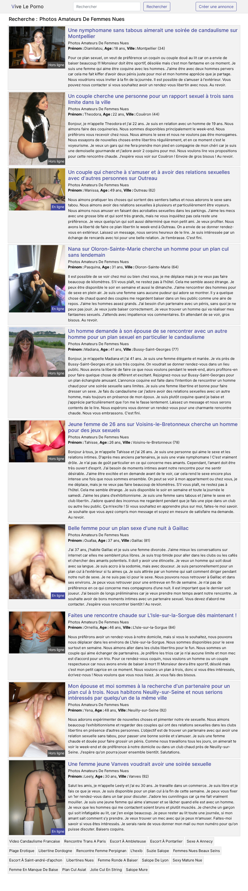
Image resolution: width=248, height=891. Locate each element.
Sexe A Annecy (200, 841)
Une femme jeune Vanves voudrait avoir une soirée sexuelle (139, 764)
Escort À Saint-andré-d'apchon (35, 860)
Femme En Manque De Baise (33, 869)
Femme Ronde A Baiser (118, 860)
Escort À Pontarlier (166, 841)
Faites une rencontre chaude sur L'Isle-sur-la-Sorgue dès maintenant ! (152, 615)
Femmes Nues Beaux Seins (196, 850)
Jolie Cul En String (106, 869)
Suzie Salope (158, 850)
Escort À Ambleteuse (128, 841)
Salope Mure (137, 869)
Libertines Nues (80, 860)
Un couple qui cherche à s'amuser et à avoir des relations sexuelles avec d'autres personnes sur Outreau (149, 175)
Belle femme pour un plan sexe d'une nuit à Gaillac (128, 528)
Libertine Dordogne (55, 850)
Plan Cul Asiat (74, 869)
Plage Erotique (21, 850)
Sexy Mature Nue (187, 860)
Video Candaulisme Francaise (34, 841)
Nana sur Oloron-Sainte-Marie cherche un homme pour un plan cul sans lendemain (148, 252)
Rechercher (157, 6)
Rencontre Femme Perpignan (101, 850)
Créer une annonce (216, 6)
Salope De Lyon (155, 860)
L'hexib (136, 850)
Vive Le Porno (27, 6)
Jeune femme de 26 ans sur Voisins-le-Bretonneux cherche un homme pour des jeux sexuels (153, 427)
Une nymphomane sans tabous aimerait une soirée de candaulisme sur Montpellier (153, 33)
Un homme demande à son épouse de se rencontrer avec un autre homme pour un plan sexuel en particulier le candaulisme (147, 334)
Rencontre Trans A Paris (85, 841)
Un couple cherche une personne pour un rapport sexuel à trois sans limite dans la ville (150, 99)
